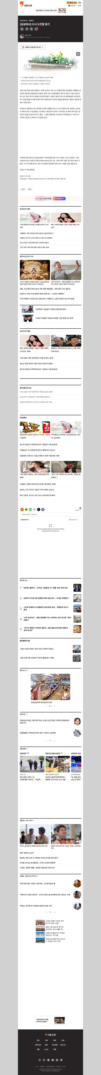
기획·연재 (23, 749)
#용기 (30, 189)
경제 (54, 1040)
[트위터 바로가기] (44, 1060)
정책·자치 (38, 1045)
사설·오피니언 (23, 20)
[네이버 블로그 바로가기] (61, 1060)
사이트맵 (58, 1066)
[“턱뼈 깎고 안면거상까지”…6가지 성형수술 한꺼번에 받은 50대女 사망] (77, 895)
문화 (46, 1045)
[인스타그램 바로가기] (52, 1060)
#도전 (23, 189)
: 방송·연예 (26, 820)
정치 (38, 1040)
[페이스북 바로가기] (39, 1060)
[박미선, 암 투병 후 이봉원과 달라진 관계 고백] (77, 906)
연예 (54, 1049)
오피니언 (22, 714)
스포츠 (46, 1049)
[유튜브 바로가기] (48, 1060)
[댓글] (36, 29)
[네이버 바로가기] (57, 1060)
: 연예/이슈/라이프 (28, 876)
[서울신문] (26, 4)
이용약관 (42, 1066)
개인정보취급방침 (50, 1066)
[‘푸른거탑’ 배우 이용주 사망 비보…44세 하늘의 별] (77, 884)
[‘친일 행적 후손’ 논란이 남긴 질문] (77, 722)
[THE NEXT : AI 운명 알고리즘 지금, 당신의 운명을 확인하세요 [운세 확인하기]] (50, 198)
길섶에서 (31, 20)
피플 (38, 1049)
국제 (62, 1040)
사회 (46, 1040)
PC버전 (63, 1066)
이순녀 (27, 35)
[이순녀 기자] (22, 36)
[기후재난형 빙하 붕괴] (77, 733)
